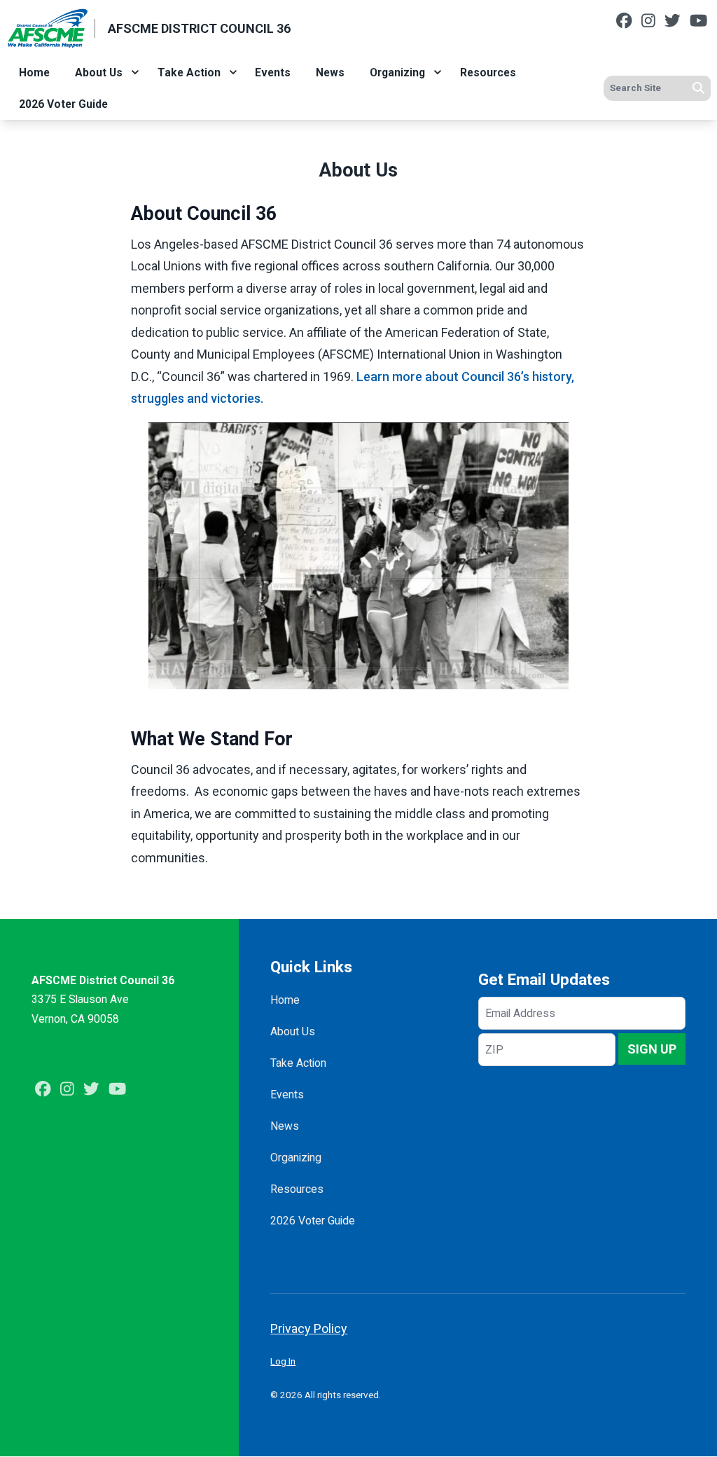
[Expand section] (135, 72)
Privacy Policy (308, 1328)
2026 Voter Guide (63, 104)
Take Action (189, 72)
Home (34, 72)
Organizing (397, 72)
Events (273, 72)
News (330, 72)
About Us (99, 72)
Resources (488, 72)
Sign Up (651, 1049)
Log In (282, 1361)
